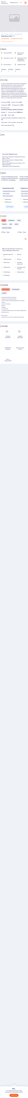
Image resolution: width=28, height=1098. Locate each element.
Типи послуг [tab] (5, 289)
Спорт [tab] (19, 220)
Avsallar (11, 34)
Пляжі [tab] (3, 220)
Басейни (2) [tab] (11, 220)
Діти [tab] (11, 224)
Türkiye (7, 34)
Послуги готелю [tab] (6, 227)
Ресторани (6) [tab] (15, 289)
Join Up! (2, 34)
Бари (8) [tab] (4, 293)
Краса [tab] (16, 224)
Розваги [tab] (4, 224)
